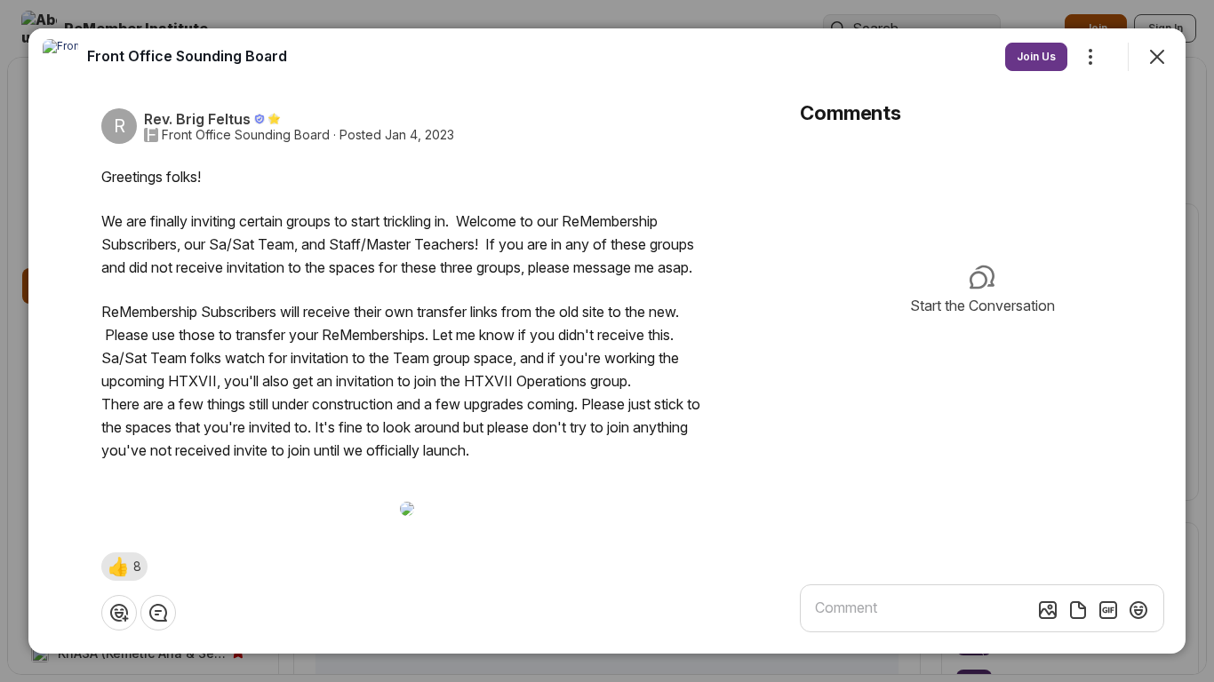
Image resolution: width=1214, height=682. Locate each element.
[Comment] (158, 612)
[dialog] (607, 341)
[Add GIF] (1108, 610)
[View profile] (60, 57)
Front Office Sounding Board (246, 135)
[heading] (187, 56)
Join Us (1036, 56)
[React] (119, 613)
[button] (124, 566)
